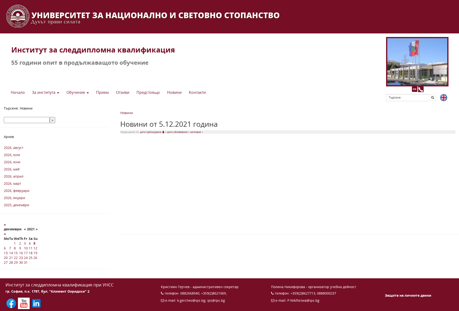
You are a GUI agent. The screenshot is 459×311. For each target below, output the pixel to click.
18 (31, 253)
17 (26, 253)
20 (6, 257)
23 (21, 257)
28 (11, 262)
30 (21, 262)
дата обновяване (177, 132)
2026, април (13, 176)
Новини (126, 113)
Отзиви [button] (122, 92)
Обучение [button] (76, 92)
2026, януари (14, 197)
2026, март (12, 183)
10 (26, 248)
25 (31, 257)
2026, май (12, 169)
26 (35, 257)
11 (31, 248)
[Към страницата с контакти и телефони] (421, 89)
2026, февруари (16, 190)
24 (26, 257)
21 (11, 257)
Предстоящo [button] (148, 92)
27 (6, 262)
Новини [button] (174, 92)
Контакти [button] (197, 92)
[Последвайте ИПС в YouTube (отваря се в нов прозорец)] (24, 303)
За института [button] (44, 92)
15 (16, 253)
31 (26, 262)
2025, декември (16, 205)
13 (6, 253)
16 (21, 253)
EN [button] (414, 89)
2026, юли (12, 155)
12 (35, 248)
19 (35, 253)
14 (11, 253)
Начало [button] (18, 92)
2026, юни (12, 162)
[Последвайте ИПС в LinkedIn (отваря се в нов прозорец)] (36, 303)
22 (16, 257)
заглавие (196, 132)
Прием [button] (102, 92)
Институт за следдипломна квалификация (93, 50)
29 (16, 262)
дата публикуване (151, 132)
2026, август (13, 147)
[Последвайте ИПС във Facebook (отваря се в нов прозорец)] (11, 303)
